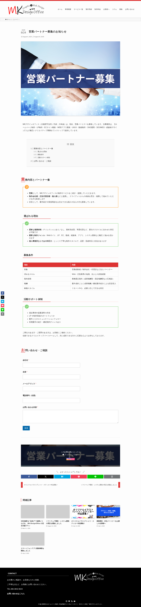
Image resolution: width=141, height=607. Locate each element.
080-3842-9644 (17, 589)
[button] (29, 476)
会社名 (26, 360)
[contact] (74, 601)
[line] (69, 601)
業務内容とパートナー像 (43, 148)
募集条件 (41, 154)
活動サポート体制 (44, 157)
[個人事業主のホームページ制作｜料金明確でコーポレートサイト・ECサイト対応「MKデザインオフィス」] (25, 9)
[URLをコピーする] (112, 476)
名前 (25, 372)
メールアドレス (29, 384)
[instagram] (67, 601)
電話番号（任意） (30, 395)
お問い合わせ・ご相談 (42, 161)
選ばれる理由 (42, 151)
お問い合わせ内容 (30, 407)
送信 (26, 428)
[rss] (72, 601)
